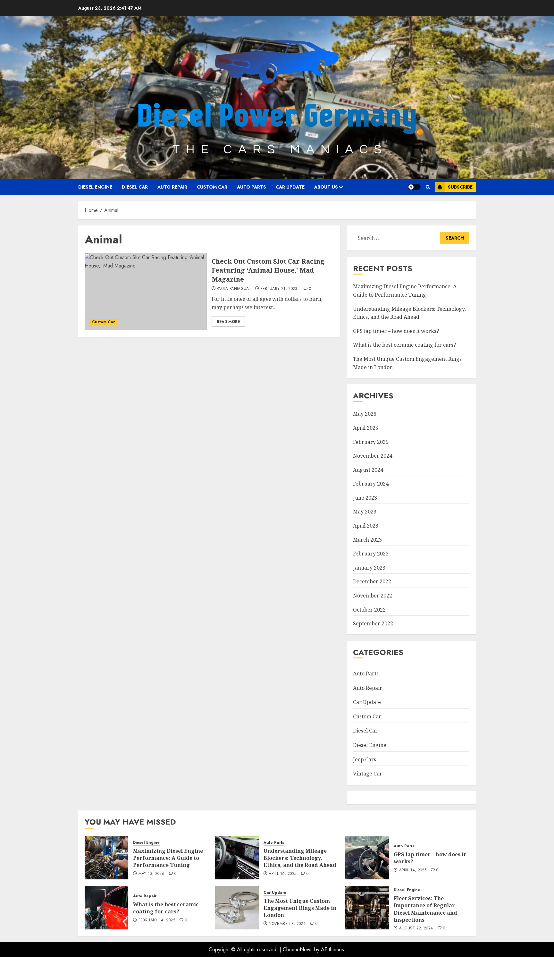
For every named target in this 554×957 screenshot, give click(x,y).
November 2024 (372, 455)
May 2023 (364, 511)
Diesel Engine (95, 187)
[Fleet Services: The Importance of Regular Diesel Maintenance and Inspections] (367, 907)
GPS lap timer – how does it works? (396, 331)
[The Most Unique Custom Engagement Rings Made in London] (237, 907)
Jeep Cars (364, 759)
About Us (326, 187)
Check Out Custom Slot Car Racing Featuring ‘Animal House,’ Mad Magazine (268, 270)
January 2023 (369, 567)
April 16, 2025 (282, 874)
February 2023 (371, 553)
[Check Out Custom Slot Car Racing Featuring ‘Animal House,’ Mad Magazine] (146, 291)
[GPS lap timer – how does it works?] (367, 857)
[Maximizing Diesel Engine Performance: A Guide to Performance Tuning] (106, 857)
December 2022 (372, 581)
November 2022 (372, 595)
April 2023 (365, 525)
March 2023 (367, 539)
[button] (428, 187)
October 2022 (369, 609)
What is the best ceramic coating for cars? (404, 344)
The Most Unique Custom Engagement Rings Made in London (300, 908)
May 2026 (364, 413)
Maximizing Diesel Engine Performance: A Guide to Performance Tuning (168, 858)
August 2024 (368, 469)
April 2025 (365, 427)
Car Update (290, 187)
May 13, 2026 (151, 874)
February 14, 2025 (156, 920)
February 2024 (371, 483)
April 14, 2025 (412, 870)
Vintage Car (367, 773)
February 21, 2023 (279, 289)
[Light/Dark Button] (414, 187)
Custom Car (212, 187)
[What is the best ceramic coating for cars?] (106, 907)
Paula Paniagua (233, 289)
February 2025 (371, 441)
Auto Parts (251, 187)
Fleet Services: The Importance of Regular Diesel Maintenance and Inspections (425, 909)
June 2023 (365, 497)
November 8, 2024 (287, 924)
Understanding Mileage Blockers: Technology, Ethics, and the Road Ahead (300, 858)
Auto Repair (172, 187)
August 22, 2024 (416, 928)
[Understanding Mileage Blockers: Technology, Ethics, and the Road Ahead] (237, 857)
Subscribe (460, 187)
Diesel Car (135, 187)
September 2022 (373, 623)
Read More (228, 322)
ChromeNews (298, 949)
